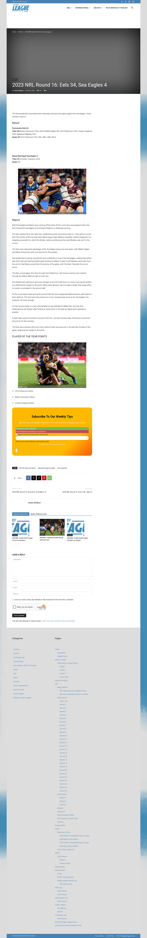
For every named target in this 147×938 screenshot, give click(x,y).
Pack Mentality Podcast (117, 8)
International (82, 8)
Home (14, 32)
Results (60, 808)
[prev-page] (13, 544)
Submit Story (60, 867)
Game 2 (63, 670)
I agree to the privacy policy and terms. (33, 434)
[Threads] (133, 1)
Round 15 (63, 753)
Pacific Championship (65, 877)
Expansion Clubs (63, 832)
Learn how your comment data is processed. (58, 621)
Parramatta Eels (62, 468)
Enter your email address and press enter (32, 441)
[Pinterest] (44, 478)
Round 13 (63, 746)
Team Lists (64, 701)
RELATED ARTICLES (21, 514)
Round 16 (63, 756)
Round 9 (63, 732)
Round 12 (63, 742)
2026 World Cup (66, 884)
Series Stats (64, 677)
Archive (97, 8)
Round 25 (63, 787)
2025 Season (62, 794)
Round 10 (63, 735)
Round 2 (63, 708)
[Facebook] (121, 1)
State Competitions (20, 685)
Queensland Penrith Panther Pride (68, 925)
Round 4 (63, 715)
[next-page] (17, 544)
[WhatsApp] (49, 478)
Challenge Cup (19, 657)
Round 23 (63, 780)
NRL (68, 8)
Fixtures (60, 822)
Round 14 (63, 749)
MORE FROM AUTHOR (39, 514)
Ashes (59, 874)
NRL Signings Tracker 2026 (67, 818)
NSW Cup (58, 887)
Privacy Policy (60, 825)
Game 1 (63, 666)
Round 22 (63, 777)
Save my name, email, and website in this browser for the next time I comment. (44, 600)
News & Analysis (61, 680)
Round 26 (63, 791)
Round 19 (63, 767)
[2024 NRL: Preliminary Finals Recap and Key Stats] (52, 527)
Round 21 (63, 773)
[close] (16, 450)
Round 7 (63, 725)
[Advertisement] (73, 20)
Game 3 (63, 673)
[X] (125, 1)
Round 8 (63, 729)
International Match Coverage (24, 665)
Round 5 (63, 718)
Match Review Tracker (65, 815)
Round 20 (63, 770)
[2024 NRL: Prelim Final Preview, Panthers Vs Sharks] (79, 527)
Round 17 (63, 760)
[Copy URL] (39, 478)
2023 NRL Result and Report (27, 468)
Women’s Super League (22, 698)
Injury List (61, 811)
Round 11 (63, 739)
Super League (18, 693)
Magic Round (62, 687)
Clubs (57, 829)
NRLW (15, 677)
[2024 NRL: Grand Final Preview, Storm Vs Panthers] (24, 527)
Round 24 (63, 784)
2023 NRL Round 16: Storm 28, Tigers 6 (77, 492)
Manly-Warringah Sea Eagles (46, 468)
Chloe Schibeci (18, 90)
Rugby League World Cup (67, 880)
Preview (16, 681)
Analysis (16, 649)
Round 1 (63, 704)
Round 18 (63, 763)
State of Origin (18, 689)
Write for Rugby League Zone (66, 922)
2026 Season (62, 698)
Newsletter (61, 653)
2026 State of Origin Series (67, 663)
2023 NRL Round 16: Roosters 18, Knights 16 (29, 492)
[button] (132, 8)
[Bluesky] (129, 1)
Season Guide (65, 863)
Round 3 (63, 711)
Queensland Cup (61, 898)
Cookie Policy (62, 656)
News (15, 669)
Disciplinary (61, 908)
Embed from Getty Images (26, 167)
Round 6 (63, 722)
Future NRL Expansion (65, 849)
